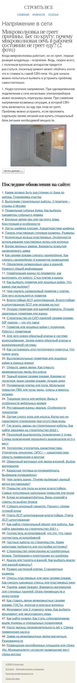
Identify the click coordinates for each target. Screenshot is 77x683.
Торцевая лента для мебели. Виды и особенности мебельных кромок (29, 400)
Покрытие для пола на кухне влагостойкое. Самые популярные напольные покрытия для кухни (38, 490)
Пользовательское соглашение (30, 669)
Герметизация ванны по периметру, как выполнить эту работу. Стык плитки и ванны (32, 275)
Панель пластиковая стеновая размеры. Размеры (39, 233)
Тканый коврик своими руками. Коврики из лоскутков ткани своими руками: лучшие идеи (33, 378)
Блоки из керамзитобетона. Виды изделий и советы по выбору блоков (34, 499)
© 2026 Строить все (15, 664)
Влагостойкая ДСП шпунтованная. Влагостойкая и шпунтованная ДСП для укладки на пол (38, 302)
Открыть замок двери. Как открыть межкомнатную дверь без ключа (28, 369)
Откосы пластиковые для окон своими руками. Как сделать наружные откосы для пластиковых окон (38, 580)
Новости (39, 14)
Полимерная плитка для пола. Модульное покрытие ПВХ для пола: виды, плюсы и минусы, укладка (36, 389)
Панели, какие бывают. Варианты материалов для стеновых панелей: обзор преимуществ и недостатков (36, 591)
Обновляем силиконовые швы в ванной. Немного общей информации (32, 266)
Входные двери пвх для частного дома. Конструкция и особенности (31, 221)
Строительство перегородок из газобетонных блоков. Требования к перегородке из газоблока (35, 553)
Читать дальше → (13, 171)
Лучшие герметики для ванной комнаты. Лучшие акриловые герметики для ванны (38, 311)
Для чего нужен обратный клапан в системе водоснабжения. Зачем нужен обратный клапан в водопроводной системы (36, 340)
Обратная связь (13, 678)
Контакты (10, 669)
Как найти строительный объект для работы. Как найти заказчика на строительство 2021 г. (37, 526)
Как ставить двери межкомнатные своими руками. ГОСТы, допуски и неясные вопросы (33, 602)
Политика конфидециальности (19, 673)
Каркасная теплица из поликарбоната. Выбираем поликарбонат (31, 472)
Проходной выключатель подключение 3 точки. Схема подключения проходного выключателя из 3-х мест (38, 439)
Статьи (53, 14)
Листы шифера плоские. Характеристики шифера (39, 228)
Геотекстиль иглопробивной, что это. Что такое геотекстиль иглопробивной (37, 535)
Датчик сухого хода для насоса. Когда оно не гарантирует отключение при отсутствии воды (35, 418)
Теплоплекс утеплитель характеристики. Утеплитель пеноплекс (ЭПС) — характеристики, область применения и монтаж (35, 452)
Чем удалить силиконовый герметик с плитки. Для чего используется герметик (36, 293)
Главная (23, 14)
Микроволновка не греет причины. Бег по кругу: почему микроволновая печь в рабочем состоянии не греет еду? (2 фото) (37, 40)
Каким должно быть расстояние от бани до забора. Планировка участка (33, 194)
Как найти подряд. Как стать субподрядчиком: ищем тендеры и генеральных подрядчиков (36, 620)
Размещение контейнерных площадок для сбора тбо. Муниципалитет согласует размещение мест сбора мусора (38, 649)
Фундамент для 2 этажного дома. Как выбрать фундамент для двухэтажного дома (36, 611)
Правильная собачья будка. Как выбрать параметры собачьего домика (31, 212)
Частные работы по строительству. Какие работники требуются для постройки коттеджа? (34, 544)
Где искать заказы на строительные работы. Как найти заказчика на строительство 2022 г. (37, 427)
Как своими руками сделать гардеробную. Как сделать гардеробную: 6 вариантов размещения (35, 257)
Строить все (38, 7)
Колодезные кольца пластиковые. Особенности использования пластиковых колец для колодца (36, 239)
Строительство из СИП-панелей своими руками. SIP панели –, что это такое (38, 320)
